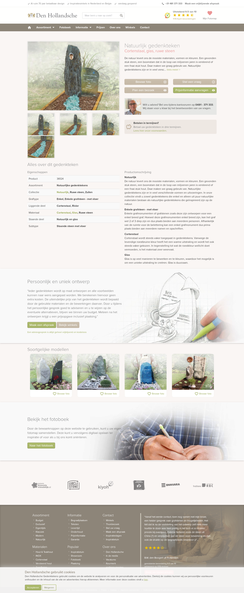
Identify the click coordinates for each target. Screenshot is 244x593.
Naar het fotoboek (41, 445)
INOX (38, 555)
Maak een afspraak (42, 325)
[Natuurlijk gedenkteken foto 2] (73, 124)
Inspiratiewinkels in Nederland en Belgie (91, 3)
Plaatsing (75, 563)
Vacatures (111, 559)
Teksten (75, 524)
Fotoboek (65, 27)
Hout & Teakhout (44, 552)
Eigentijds (41, 528)
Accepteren (33, 587)
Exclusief (40, 524)
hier (146, 579)
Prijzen (100, 27)
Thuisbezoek (112, 524)
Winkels (130, 27)
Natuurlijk (63, 192)
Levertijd (75, 528)
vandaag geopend (127, 3)
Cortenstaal (64, 213)
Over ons (115, 27)
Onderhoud (77, 531)
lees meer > (173, 69)
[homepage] (29, 27)
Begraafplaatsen (79, 520)
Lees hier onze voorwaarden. (150, 130)
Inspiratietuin (77, 552)
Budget (39, 520)
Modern (40, 535)
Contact (144, 27)
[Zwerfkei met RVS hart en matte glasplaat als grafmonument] (51, 372)
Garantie (75, 539)
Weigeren (49, 587)
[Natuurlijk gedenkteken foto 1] (41, 124)
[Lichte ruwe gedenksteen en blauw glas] (146, 372)
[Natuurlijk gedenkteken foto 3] (106, 124)
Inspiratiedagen (114, 535)
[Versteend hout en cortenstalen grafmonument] (193, 372)
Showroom (76, 555)
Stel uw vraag (113, 528)
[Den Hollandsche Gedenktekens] (52, 15)
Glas (75, 213)
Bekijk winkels (68, 325)
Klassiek (40, 531)
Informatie (82, 27)
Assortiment (44, 27)
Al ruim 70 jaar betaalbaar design (47, 3)
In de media (112, 555)
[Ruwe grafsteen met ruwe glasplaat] (98, 372)
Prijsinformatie (78, 535)
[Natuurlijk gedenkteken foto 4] (41, 147)
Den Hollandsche (115, 552)
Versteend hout (44, 563)
